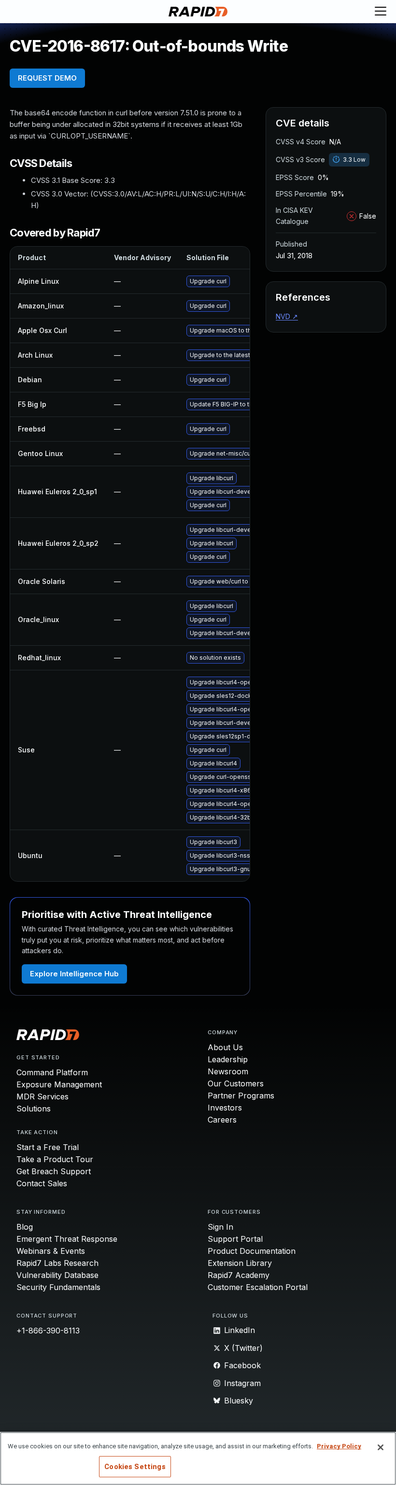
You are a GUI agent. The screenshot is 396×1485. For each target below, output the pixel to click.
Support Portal (235, 1239)
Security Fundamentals (58, 1287)
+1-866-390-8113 (48, 1330)
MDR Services (42, 1096)
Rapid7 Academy (238, 1275)
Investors (225, 1107)
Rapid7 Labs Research (57, 1263)
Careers (222, 1119)
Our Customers (236, 1083)
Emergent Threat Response (66, 1239)
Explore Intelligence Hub (74, 973)
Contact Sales (41, 1183)
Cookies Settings (134, 1466)
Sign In (220, 1227)
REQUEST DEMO (47, 78)
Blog (24, 1227)
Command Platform (52, 1072)
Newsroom (228, 1071)
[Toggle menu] (380, 11)
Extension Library (240, 1263)
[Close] (380, 1447)
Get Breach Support (53, 1171)
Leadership (228, 1059)
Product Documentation (252, 1251)
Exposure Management (59, 1084)
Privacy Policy (339, 1446)
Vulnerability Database (57, 1275)
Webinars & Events (50, 1251)
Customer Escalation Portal (258, 1287)
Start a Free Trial (47, 1147)
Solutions (33, 1108)
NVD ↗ (287, 316)
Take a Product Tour (54, 1159)
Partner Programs (241, 1095)
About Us (225, 1047)
